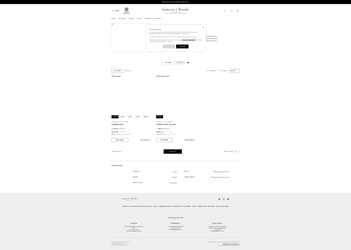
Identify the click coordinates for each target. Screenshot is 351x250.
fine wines (122, 18)
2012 (160, 117)
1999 (115, 117)
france (131, 18)
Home (113, 18)
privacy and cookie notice (188, 40)
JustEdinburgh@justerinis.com (175, 229)
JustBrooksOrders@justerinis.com (133, 231)
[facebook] (219, 199)
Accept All (182, 46)
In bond (179, 62)
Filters (118, 70)
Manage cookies (168, 46)
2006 (130, 117)
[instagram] (223, 199)
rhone (139, 18)
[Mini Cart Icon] (237, 11)
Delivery (168, 62)
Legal (155, 206)
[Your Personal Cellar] (231, 11)
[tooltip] (188, 62)
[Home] (126, 10)
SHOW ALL (172, 151)
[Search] (225, 11)
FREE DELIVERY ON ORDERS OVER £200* (175, 2)
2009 (146, 117)
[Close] (203, 27)
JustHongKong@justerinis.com (217, 231)
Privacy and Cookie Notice (142, 206)
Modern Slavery (165, 206)
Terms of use (202, 206)
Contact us (126, 206)
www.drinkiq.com (235, 244)
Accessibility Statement (181, 206)
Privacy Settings (222, 206)
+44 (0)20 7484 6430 (133, 229)
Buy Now (120, 140)
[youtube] (228, 199)
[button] (212, 71)
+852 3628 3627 (217, 229)
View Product (145, 140)
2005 (123, 117)
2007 (138, 117)
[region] (176, 38)
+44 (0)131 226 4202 (175, 228)
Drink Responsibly (227, 244)
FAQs (194, 206)
